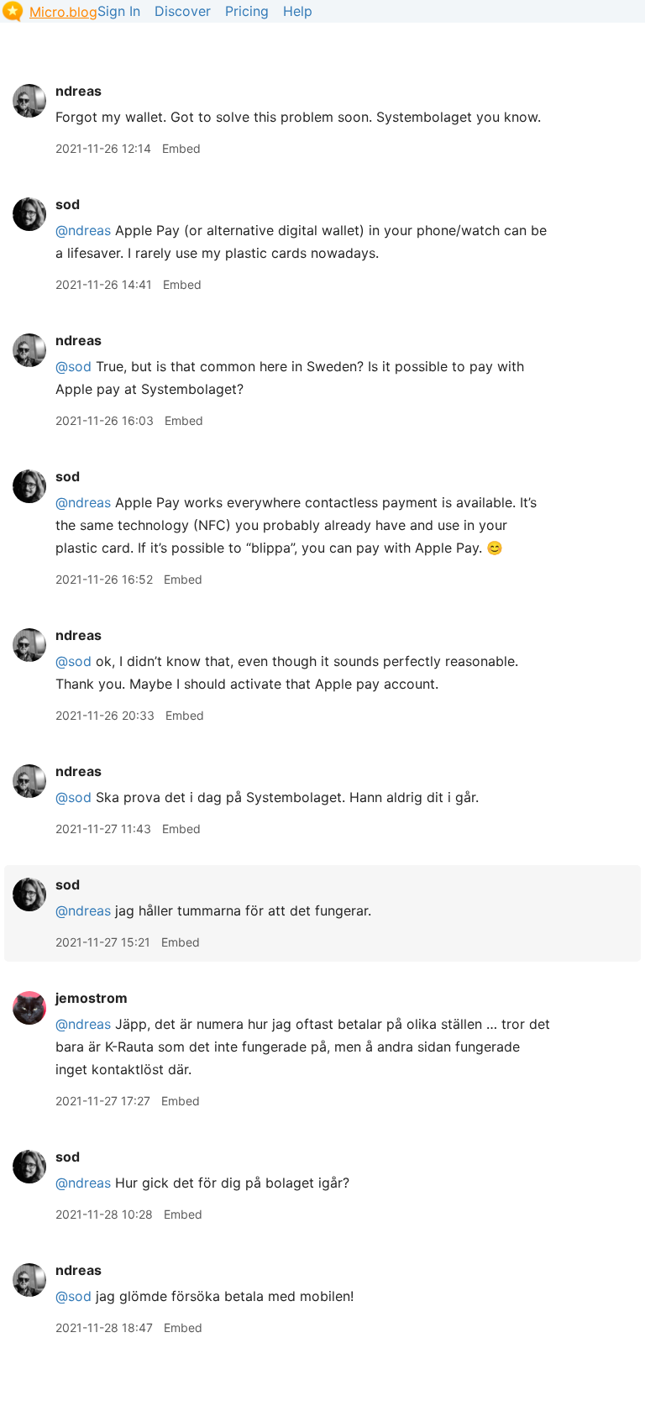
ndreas (78, 90)
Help (297, 11)
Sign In (118, 11)
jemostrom (91, 997)
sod (67, 204)
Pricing (247, 11)
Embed (181, 148)
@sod (73, 366)
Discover (183, 11)
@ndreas (83, 230)
